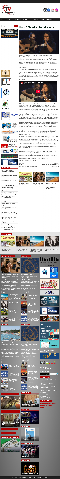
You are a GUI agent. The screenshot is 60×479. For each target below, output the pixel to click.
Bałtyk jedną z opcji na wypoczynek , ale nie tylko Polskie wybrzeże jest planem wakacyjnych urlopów (52, 177)
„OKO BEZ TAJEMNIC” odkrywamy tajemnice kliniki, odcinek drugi (30, 400)
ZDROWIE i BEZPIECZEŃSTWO (47, 19)
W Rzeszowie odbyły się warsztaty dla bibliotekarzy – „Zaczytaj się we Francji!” (4, 319)
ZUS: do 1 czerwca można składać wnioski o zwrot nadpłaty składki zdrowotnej (9, 449)
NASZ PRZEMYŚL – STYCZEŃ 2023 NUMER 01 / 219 (30, 434)
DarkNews (37, 477)
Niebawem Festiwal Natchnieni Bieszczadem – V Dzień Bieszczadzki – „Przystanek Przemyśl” (9, 214)
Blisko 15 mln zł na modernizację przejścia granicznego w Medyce (4, 367)
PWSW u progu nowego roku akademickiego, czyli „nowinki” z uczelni (28, 165)
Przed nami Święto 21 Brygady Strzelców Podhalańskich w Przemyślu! (4, 381)
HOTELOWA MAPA (26, 19)
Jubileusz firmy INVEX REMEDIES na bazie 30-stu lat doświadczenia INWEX (10, 420)
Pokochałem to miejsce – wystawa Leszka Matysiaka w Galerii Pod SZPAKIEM (29, 455)
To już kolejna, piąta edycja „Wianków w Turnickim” (24, 304)
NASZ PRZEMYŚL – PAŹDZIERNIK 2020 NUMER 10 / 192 (50, 165)
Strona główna (4, 19)
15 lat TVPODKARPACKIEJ (7, 229)
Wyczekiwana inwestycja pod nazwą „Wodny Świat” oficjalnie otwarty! (10, 333)
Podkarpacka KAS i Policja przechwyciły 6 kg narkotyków (10, 402)
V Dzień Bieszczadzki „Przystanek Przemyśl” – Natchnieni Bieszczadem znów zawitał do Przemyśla (9, 209)
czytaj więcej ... (5, 292)
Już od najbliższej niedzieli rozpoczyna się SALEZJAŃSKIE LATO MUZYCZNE (9, 189)
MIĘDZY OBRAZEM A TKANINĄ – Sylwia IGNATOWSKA (24, 297)
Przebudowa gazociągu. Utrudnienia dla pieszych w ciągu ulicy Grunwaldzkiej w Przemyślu (4, 388)
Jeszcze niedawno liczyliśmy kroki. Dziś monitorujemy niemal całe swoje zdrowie (39, 177)
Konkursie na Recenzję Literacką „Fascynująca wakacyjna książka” (25, 177)
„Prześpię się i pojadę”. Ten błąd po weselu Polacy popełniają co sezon (52, 241)
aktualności (11, 19)
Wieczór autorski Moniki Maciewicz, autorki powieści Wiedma (30, 417)
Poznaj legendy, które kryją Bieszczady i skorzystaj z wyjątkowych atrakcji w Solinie (8, 226)
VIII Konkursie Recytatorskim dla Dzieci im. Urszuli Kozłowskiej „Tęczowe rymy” (30, 472)
